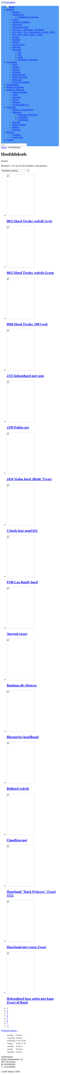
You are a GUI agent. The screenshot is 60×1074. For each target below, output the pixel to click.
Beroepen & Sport (20, 27)
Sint (19, 52)
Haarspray (16, 97)
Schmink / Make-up (15, 89)
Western (15, 42)
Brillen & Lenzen (20, 77)
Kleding (10, 9)
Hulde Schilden (19, 125)
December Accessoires (28, 59)
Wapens (15, 69)
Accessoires (12, 62)
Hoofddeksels (13, 84)
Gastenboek (17, 137)
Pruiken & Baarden (15, 87)
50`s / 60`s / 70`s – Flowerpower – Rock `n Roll (33, 32)
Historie (15, 12)
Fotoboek (16, 135)
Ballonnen (16, 112)
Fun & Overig (18, 44)
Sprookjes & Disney (21, 22)
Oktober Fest (18, 14)
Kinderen (16, 39)
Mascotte (16, 47)
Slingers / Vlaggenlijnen (22, 110)
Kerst (20, 57)
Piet (19, 54)
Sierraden (16, 72)
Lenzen (15, 99)
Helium (15, 127)
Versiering (11, 107)
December (16, 49)
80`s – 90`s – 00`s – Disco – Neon (27, 34)
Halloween (17, 24)
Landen (15, 37)
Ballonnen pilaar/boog (27, 115)
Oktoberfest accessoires (28, 17)
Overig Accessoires (20, 82)
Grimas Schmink (19, 92)
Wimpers (16, 102)
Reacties (10, 132)
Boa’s (14, 64)
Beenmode (17, 79)
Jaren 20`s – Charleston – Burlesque (28, 29)
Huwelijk (16, 122)
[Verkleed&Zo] (8, 2)
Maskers (16, 67)
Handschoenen (18, 74)
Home (4, 147)
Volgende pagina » (9, 1030)
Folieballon (23, 117)
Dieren (15, 19)
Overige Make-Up (20, 105)
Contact (10, 140)
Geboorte (16, 130)
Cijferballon (23, 120)
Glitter (15, 94)
